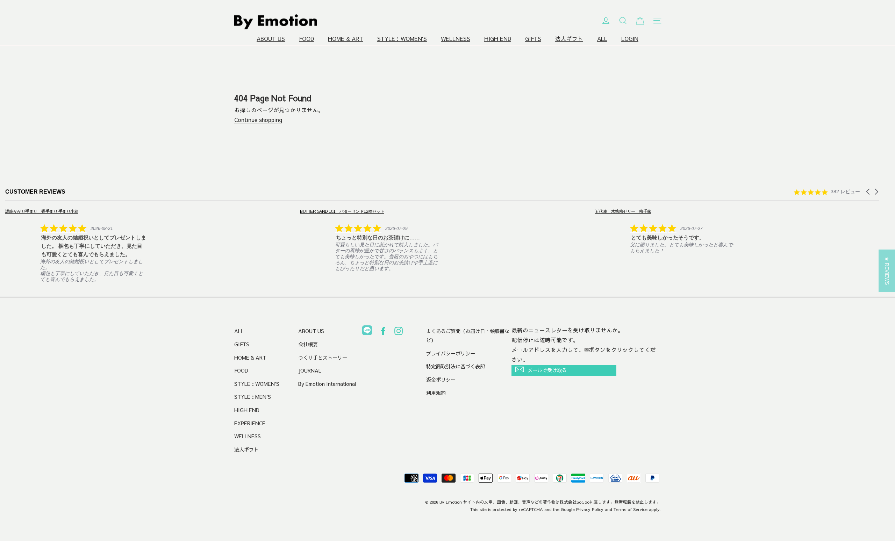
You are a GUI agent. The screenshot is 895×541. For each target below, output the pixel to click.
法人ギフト (569, 38)
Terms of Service (630, 509)
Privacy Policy (589, 509)
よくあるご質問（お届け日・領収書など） (467, 335)
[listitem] (75, 245)
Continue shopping (258, 119)
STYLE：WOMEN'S (402, 38)
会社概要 (308, 344)
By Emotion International (327, 383)
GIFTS (533, 38)
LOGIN (629, 38)
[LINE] (367, 331)
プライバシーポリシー (450, 353)
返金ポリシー (441, 379)
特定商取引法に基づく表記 (455, 366)
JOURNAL (309, 370)
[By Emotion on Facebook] (383, 332)
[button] (868, 192)
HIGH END (497, 38)
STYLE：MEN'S (252, 396)
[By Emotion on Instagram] (398, 332)
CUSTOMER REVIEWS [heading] (35, 192)
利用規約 (436, 392)
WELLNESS (455, 38)
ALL (602, 38)
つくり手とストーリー (322, 357)
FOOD (306, 38)
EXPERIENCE (249, 423)
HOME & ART (345, 38)
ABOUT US (271, 38)
